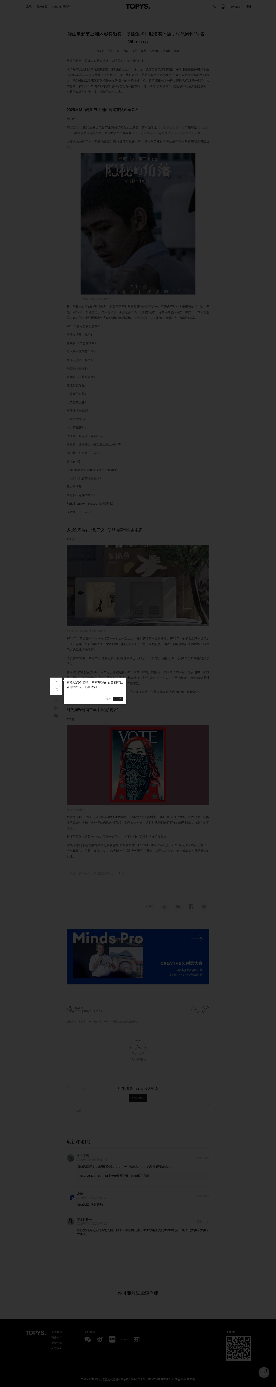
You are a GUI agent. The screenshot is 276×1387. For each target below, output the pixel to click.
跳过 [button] (108, 699)
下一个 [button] (118, 699)
